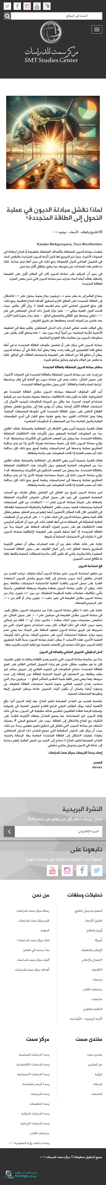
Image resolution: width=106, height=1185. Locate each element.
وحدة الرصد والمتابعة (35, 1084)
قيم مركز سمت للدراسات (33, 921)
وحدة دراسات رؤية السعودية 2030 (28, 1143)
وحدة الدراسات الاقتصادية (33, 1065)
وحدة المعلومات (39, 1104)
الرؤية (98, 1074)
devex (97, 767)
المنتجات (96, 1094)
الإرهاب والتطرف (91, 950)
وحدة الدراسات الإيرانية (34, 1124)
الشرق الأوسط (93, 921)
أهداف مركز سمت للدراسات (32, 970)
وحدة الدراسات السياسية (34, 1055)
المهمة (45, 931)
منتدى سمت (94, 1055)
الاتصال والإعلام (92, 960)
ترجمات (97, 980)
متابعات (97, 999)
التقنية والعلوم (93, 1009)
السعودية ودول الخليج (88, 911)
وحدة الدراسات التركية (35, 1114)
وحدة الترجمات (40, 1094)
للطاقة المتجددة (92, 283)
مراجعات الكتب (92, 989)
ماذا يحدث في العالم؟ (35, 950)
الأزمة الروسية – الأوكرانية (86, 1019)
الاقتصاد (96, 970)
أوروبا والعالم (94, 931)
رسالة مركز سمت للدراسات (33, 911)
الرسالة (97, 1084)
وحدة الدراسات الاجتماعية (33, 1074)
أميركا (98, 940)
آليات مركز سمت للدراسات (33, 960)
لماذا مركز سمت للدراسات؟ (33, 940)
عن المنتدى (95, 1065)
